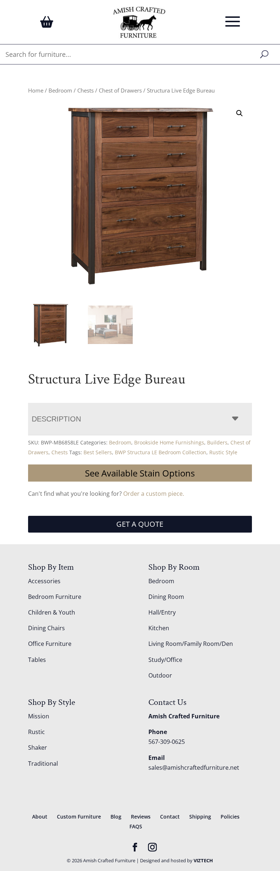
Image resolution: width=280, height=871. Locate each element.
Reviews (141, 816)
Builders (217, 442)
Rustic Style (223, 452)
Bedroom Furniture (54, 597)
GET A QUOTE (139, 524)
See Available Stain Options (140, 473)
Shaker (37, 748)
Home (35, 90)
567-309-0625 (166, 742)
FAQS (135, 826)
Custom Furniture (79, 816)
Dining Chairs (46, 628)
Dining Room (166, 597)
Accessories (44, 581)
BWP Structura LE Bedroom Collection (160, 452)
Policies (230, 816)
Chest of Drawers (120, 90)
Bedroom (60, 90)
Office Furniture (49, 644)
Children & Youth (51, 612)
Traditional (43, 764)
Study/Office (165, 660)
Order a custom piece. (153, 494)
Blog (115, 816)
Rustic (36, 732)
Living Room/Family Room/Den (190, 644)
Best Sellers (97, 452)
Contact (170, 816)
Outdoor (160, 675)
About (39, 816)
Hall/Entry (162, 612)
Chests (85, 90)
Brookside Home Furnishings (169, 442)
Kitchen (158, 628)
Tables (37, 660)
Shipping (200, 816)
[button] (239, 113)
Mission (38, 716)
